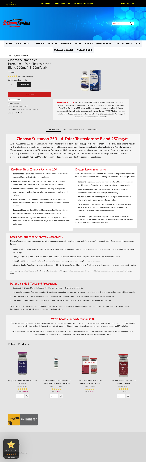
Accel (78, 43)
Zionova (66, 43)
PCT (138, 43)
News (69, 3)
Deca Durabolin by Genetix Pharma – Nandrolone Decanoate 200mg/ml (56, 381)
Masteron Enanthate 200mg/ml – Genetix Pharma (123, 381)
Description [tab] (53, 129)
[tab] (53, 129)
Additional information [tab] (73, 129)
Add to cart (25, 85)
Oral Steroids (124, 43)
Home (9, 43)
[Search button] (132, 23)
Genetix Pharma (22, 386)
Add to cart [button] (23, 364)
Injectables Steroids (21, 56)
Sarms (89, 43)
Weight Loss (84, 50)
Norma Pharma (90, 386)
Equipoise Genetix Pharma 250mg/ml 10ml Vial (22, 381)
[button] (27, 396)
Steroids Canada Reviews (83, 3)
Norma (40, 43)
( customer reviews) (25, 76)
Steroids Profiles (58, 3)
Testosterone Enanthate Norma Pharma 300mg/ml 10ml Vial (90, 381)
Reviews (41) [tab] (93, 129)
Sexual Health (63, 50)
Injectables (103, 43)
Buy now (31, 94)
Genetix (52, 43)
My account (45, 3)
